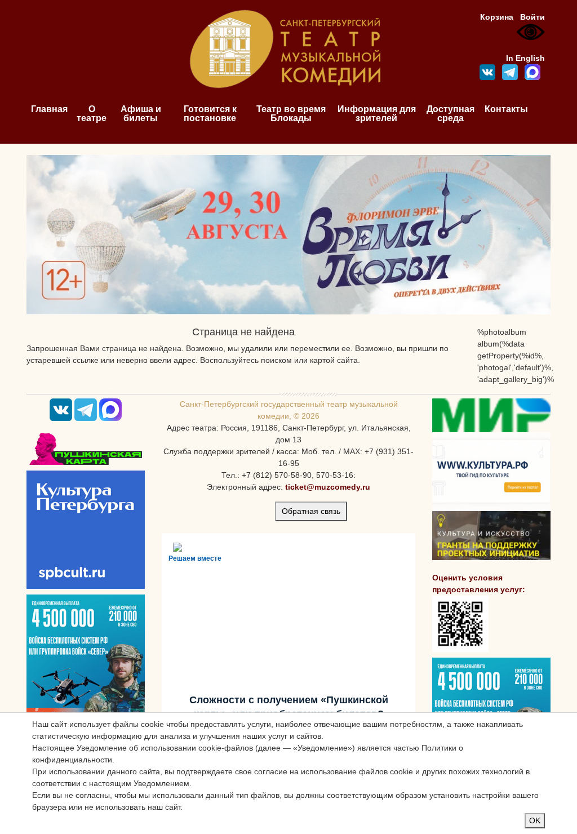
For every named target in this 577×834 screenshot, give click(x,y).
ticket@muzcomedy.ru (327, 486)
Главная (49, 109)
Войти (532, 16)
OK (534, 820)
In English (525, 58)
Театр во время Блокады (291, 113)
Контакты (506, 109)
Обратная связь (311, 511)
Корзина (496, 16)
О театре (91, 113)
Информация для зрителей (377, 113)
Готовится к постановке (210, 113)
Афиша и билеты (141, 113)
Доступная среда (450, 113)
